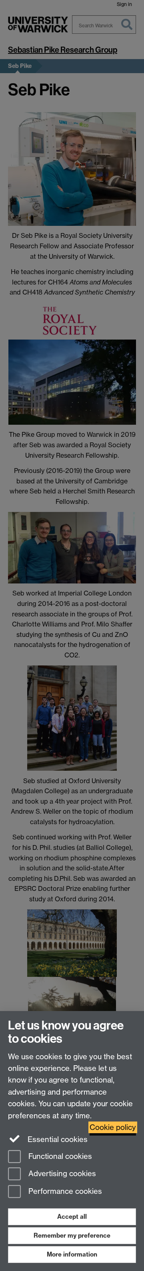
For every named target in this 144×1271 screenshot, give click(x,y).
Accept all (72, 1216)
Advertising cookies (61, 1174)
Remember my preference (72, 1235)
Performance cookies (64, 1191)
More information (72, 1254)
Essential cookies (57, 1139)
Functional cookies (59, 1156)
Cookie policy (113, 1127)
